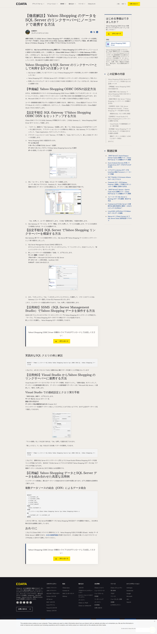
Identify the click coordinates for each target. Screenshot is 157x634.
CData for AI (91, 4)
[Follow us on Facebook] (91, 32)
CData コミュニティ (116, 588)
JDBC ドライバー (52, 590)
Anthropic (129, 588)
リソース (113, 596)
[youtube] (24, 602)
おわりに (111, 141)
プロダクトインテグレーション (85, 591)
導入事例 (113, 590)
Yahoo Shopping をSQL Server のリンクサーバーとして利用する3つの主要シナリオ (119, 81)
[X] (21, 602)
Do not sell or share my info (128, 628)
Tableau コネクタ (52, 610)
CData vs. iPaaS (83, 603)
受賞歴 (96, 596)
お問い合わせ (133, 4)
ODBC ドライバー (52, 588)
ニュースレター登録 (116, 599)
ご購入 (118, 4)
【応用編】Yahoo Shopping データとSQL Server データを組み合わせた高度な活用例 (119, 131)
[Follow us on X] (94, 32)
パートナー (81, 600)
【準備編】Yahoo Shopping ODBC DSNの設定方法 (119, 88)
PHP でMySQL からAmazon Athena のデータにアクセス (119, 178)
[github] (27, 602)
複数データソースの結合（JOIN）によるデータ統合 (120, 137)
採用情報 (97, 605)
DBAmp (65, 596)
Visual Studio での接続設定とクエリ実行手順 (120, 125)
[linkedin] (17, 602)
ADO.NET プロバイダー (53, 593)
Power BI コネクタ (52, 608)
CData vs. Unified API (84, 605)
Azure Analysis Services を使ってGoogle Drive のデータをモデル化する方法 (119, 165)
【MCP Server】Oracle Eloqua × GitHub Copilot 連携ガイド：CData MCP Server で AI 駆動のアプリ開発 (119, 158)
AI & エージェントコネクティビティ (85, 596)
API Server (50, 599)
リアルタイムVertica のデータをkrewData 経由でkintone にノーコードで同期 (119, 172)
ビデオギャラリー (116, 605)
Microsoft (129, 596)
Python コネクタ (51, 596)
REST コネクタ (51, 602)
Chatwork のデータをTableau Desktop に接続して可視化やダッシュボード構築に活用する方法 (119, 184)
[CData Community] (30, 602)
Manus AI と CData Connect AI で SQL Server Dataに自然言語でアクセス (120, 218)
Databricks (130, 590)
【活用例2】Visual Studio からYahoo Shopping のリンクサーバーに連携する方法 (119, 119)
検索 (123, 4)
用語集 (112, 602)
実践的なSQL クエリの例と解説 (120, 114)
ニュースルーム (98, 593)
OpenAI (129, 602)
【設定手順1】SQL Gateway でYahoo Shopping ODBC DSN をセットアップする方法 (119, 94)
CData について (99, 588)
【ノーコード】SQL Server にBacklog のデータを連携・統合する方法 (119, 199)
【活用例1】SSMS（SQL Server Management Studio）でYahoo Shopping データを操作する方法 (118, 108)
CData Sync (66, 588)
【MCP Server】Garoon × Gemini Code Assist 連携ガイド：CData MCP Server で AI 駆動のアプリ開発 (119, 192)
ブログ (112, 593)
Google (129, 593)
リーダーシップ (98, 599)
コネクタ (80, 588)
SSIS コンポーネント (68, 593)
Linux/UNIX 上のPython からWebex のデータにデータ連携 (119, 212)
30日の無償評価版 (52, 535)
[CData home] (23, 3)
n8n (128, 599)
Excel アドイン (51, 605)
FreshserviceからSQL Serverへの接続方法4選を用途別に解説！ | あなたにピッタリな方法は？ (120, 206)
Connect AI (66, 590)
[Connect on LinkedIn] (97, 32)
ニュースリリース (99, 590)
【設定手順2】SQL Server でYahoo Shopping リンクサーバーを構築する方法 (119, 101)
